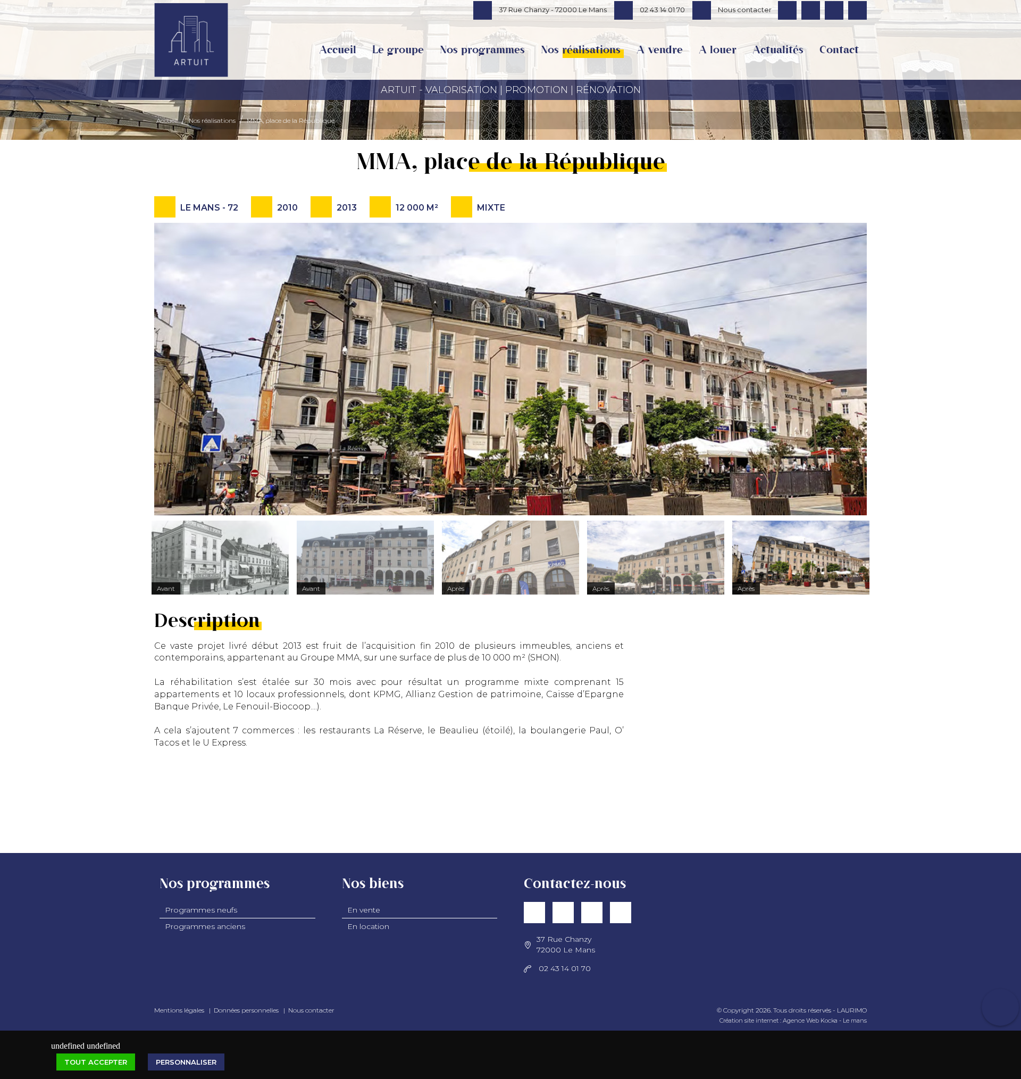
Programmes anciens (205, 926)
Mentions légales (179, 1010)
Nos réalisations (581, 50)
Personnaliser (186, 1062)
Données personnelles (246, 1010)
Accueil (337, 50)
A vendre (660, 50)
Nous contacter (311, 1010)
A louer (718, 50)
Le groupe (398, 50)
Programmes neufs (201, 910)
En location (368, 926)
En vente (363, 910)
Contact (839, 50)
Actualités (778, 50)
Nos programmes (482, 50)
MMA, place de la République (290, 120)
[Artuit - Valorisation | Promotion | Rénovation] (191, 50)
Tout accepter (95, 1062)
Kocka (829, 1020)
